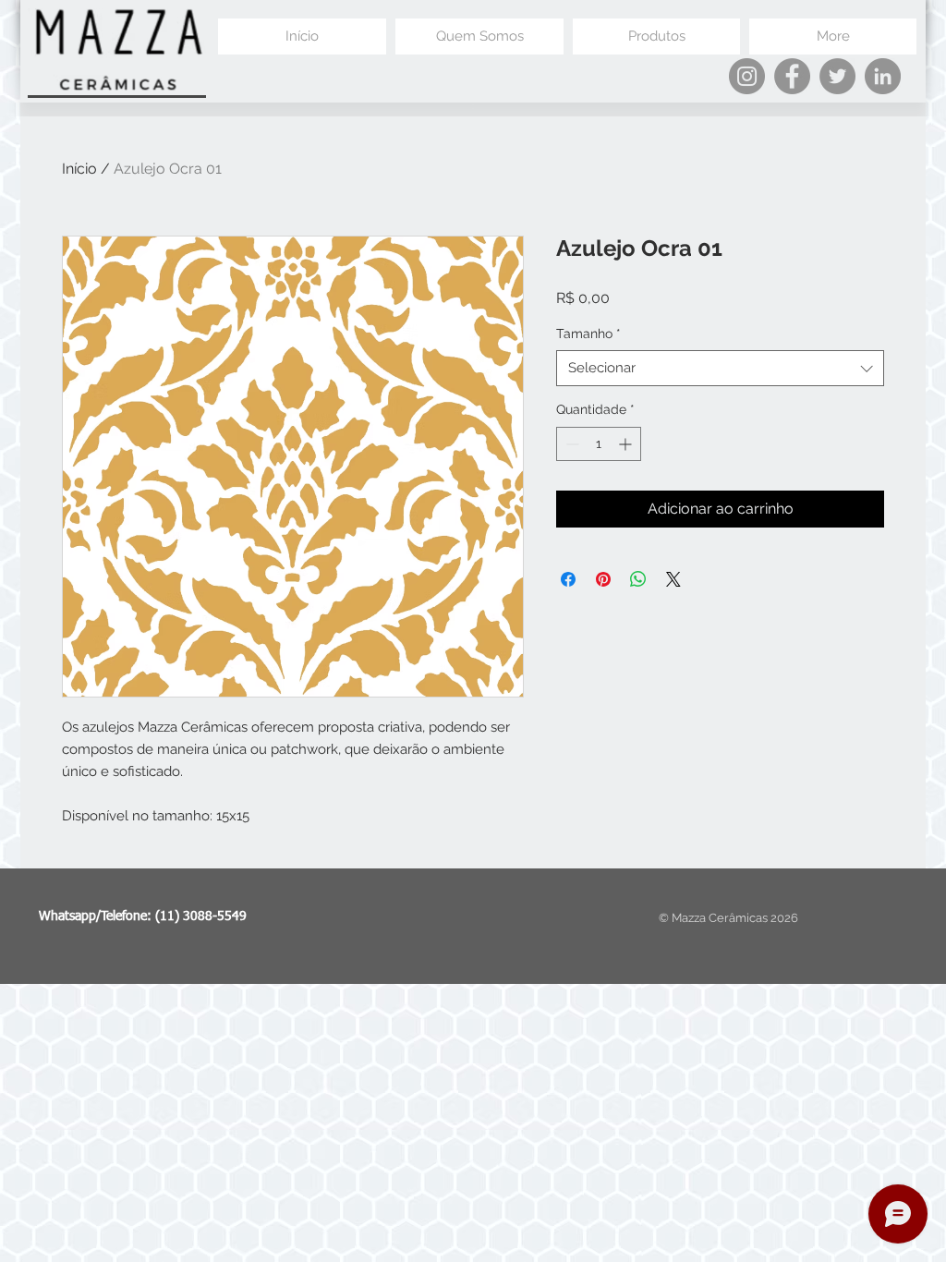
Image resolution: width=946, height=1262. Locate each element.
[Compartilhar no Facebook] (568, 579)
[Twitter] (837, 76)
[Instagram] (747, 76)
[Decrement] (570, 444)
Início (79, 168)
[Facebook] (792, 76)
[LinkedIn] (883, 76)
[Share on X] (673, 579)
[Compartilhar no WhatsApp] (638, 579)
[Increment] (626, 444)
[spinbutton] (598, 444)
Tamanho (588, 333)
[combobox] (720, 368)
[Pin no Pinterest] (603, 579)
